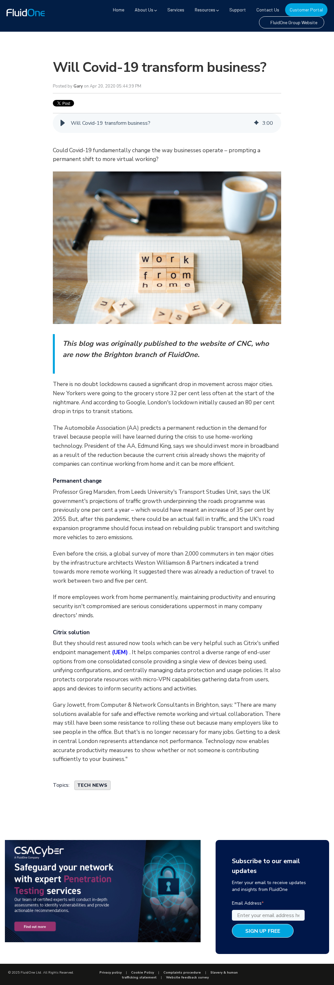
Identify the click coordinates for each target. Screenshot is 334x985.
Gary (78, 86)
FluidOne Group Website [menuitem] (293, 22)
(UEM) (120, 652)
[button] (62, 123)
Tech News (92, 785)
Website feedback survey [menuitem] (187, 977)
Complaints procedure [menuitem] (182, 972)
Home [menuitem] (118, 9)
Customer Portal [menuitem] (306, 9)
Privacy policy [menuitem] (110, 972)
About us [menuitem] (144, 9)
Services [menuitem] (175, 9)
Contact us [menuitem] (267, 9)
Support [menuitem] (237, 9)
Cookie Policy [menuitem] (142, 972)
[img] (256, 123)
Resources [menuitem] (205, 9)
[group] (167, 123)
